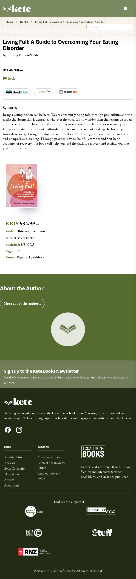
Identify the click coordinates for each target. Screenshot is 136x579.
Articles (9, 480)
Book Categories (15, 468)
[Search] (90, 27)
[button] (68, 374)
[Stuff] (102, 532)
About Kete (11, 485)
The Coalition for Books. (59, 571)
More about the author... (22, 303)
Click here (28, 418)
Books (24, 22)
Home (9, 22)
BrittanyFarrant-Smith (23, 55)
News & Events (14, 474)
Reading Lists (13, 457)
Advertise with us (49, 457)
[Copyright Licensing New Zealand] (34, 532)
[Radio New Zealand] (34, 552)
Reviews (9, 463)
